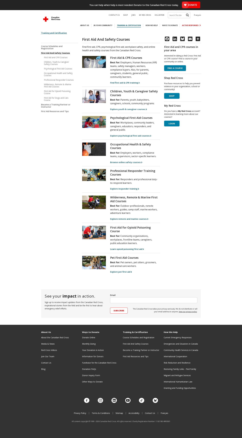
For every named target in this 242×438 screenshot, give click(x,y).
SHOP (171, 96)
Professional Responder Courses (59, 80)
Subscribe (119, 310)
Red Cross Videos (49, 350)
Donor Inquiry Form (91, 375)
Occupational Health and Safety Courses (58, 74)
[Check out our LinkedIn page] (114, 400)
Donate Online (88, 337)
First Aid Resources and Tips (55, 111)
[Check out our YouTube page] (128, 400)
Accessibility (134, 413)
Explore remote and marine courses (128, 218)
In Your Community (103, 25)
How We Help (152, 25)
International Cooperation (175, 356)
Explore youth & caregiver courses (127, 109)
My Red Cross (145, 15)
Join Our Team (47, 356)
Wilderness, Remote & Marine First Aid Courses (57, 85)
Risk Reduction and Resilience (177, 362)
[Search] (187, 15)
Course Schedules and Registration (51, 47)
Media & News (48, 343)
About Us (84, 25)
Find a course (175, 68)
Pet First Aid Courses (124, 258)
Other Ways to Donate (92, 381)
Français (197, 15)
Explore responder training (124, 188)
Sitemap (119, 413)
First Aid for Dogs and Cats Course (56, 99)
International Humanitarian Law (178, 381)
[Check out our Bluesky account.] (155, 400)
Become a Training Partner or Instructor (55, 105)
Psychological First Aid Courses (58, 68)
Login (172, 123)
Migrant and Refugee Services (177, 375)
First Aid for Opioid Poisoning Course (57, 92)
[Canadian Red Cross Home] (51, 19)
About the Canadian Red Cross (55, 337)
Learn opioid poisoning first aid (126, 249)
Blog (43, 369)
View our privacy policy (188, 311)
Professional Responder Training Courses (132, 172)
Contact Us (114, 15)
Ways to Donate (170, 25)
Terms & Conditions (101, 413)
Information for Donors (92, 356)
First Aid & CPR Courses (126, 58)
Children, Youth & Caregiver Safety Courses (56, 63)
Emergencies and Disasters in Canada (181, 343)
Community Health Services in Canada (181, 350)
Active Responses (190, 25)
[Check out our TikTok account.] (141, 400)
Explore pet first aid (120, 271)
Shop (125, 15)
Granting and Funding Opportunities (180, 388)
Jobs (133, 15)
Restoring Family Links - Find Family (180, 369)
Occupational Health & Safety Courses (130, 146)
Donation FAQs (89, 369)
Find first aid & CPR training (124, 82)
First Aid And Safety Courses (55, 53)
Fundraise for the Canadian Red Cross (99, 362)
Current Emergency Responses (178, 337)
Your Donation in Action (93, 350)
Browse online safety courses (125, 162)
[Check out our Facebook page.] (86, 400)
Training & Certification (129, 25)
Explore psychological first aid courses (130, 135)
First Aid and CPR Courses (56, 57)
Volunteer (159, 15)
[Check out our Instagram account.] (100, 400)
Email (113, 295)
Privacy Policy (80, 413)
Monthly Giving (89, 343)
